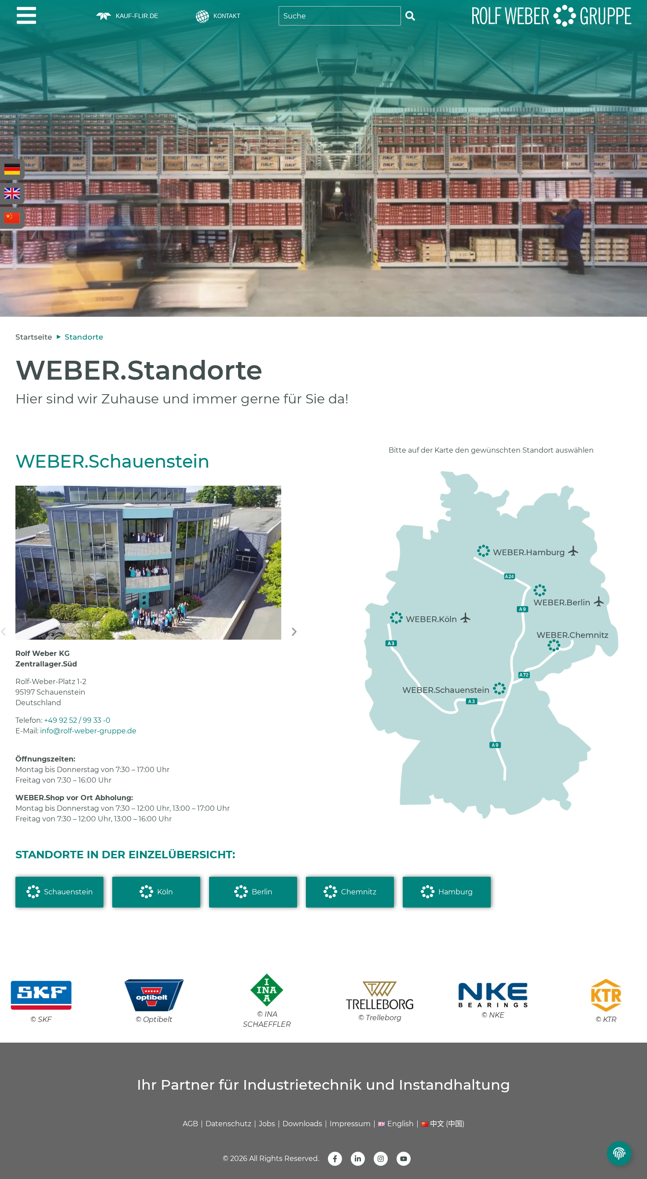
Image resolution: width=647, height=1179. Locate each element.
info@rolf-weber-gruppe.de (88, 731)
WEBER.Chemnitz (572, 635)
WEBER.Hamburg (529, 552)
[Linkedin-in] (358, 1159)
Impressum (350, 1124)
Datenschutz (228, 1124)
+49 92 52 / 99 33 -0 (77, 720)
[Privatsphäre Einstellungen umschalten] (619, 1153)
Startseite (33, 337)
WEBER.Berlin (561, 603)
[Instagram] (381, 1159)
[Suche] (410, 16)
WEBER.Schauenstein (445, 690)
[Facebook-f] (335, 1159)
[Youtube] (404, 1159)
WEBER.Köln (431, 619)
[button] (294, 631)
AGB (190, 1124)
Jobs (267, 1124)
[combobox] (340, 16)
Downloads (302, 1124)
